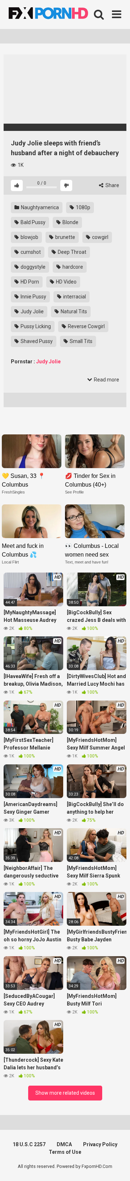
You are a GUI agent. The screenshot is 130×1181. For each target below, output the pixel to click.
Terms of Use (65, 1152)
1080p (82, 207)
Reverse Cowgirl (86, 326)
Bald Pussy (33, 222)
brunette (64, 237)
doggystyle (33, 267)
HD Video (66, 282)
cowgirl (99, 237)
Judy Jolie (32, 311)
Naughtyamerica (39, 207)
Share (111, 185)
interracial (74, 297)
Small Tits (80, 341)
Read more (106, 380)
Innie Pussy (33, 297)
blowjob (29, 237)
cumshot (30, 252)
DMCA (64, 1144)
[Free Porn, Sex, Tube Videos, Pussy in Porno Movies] (58, 14)
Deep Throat (71, 252)
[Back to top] (116, 1166)
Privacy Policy (100, 1144)
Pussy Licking (35, 326)
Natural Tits (73, 311)
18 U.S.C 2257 (29, 1144)
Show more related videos (65, 1093)
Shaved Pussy (36, 341)
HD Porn (29, 282)
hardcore (72, 267)
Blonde (69, 222)
